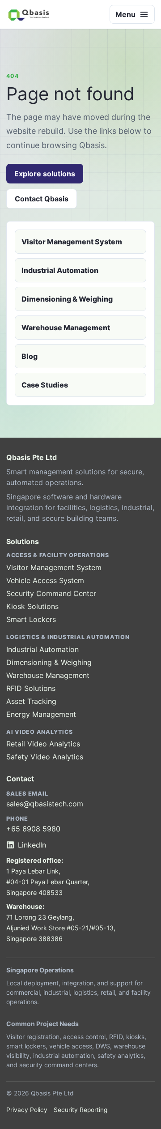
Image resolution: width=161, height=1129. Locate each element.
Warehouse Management (65, 327)
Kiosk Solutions (32, 606)
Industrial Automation (59, 270)
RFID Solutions (30, 688)
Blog (29, 356)
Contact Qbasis (41, 198)
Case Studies (44, 384)
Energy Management (41, 714)
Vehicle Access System (45, 580)
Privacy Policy (26, 1109)
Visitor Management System (71, 241)
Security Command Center (51, 593)
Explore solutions (44, 173)
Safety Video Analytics (44, 756)
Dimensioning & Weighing (67, 298)
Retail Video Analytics (43, 743)
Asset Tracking (31, 701)
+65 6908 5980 (33, 828)
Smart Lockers (31, 619)
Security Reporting (80, 1109)
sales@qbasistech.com (44, 803)
